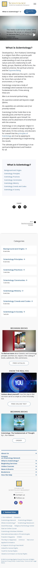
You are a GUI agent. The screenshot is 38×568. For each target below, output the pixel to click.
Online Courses (7, 466)
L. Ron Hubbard (6, 517)
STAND (19, 537)
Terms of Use (28, 561)
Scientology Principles (12, 173)
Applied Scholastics (8, 542)
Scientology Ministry (11, 183)
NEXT (31, 221)
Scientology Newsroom (26, 523)
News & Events (7, 469)
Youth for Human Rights (9, 551)
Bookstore (5, 472)
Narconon (30, 540)
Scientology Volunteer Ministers (12, 531)
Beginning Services (9, 463)
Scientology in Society (12, 189)
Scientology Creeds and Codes (15, 186)
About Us (5, 453)
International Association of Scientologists (15, 534)
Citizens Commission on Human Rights (14, 554)
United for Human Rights (9, 548)
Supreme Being (15, 70)
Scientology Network (8, 520)
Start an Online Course (9, 528)
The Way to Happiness (8, 540)
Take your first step (29, 11)
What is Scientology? (10, 11)
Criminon (22, 540)
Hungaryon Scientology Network (10, 457)
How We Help (6, 475)
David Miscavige (6, 526)
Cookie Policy (20, 561)
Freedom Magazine (8, 537)
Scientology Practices (12, 177)
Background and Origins (12, 170)
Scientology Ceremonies (13, 180)
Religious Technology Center (24, 526)
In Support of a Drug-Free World (12, 545)
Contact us (20, 495)
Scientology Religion (25, 520)
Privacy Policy (11, 561)
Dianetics (17, 517)
